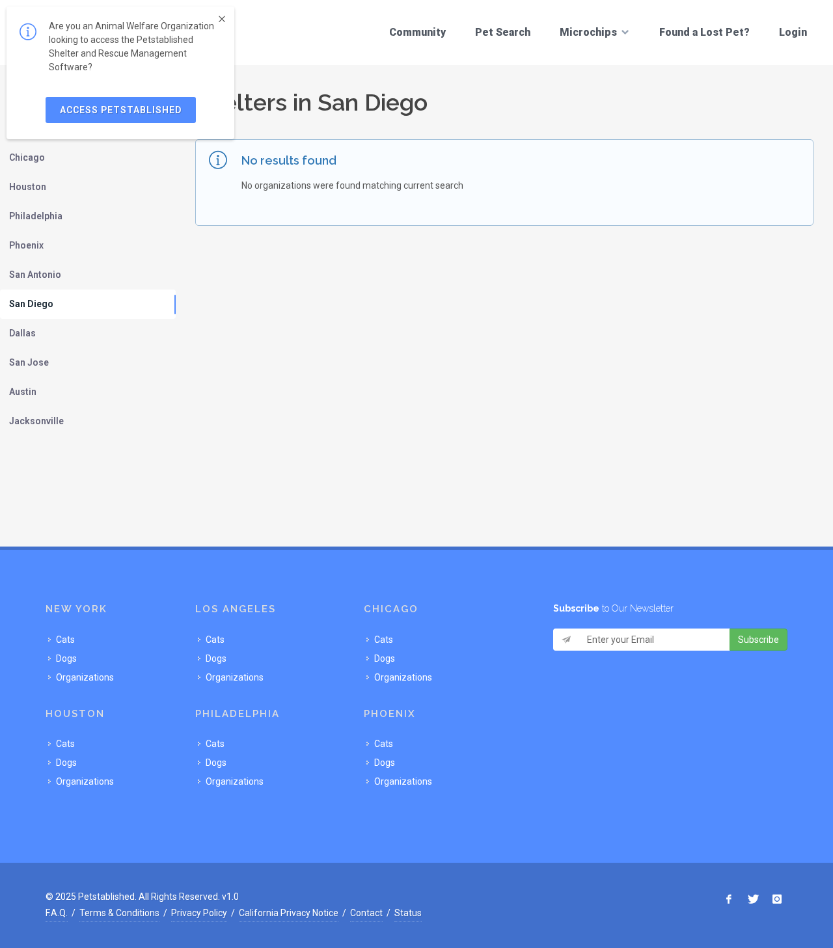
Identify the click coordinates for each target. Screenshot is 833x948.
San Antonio (35, 274)
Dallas (22, 333)
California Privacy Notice (288, 913)
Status (408, 913)
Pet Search (502, 32)
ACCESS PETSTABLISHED (121, 110)
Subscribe (758, 639)
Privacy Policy (199, 913)
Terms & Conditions (119, 913)
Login (793, 32)
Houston (27, 187)
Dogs (66, 658)
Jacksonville (36, 421)
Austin (22, 391)
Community (417, 32)
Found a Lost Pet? (704, 32)
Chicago (27, 157)
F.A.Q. (57, 913)
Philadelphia (35, 216)
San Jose (29, 362)
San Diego (31, 304)
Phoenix (26, 245)
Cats (65, 639)
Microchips (588, 32)
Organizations (85, 677)
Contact (366, 913)
